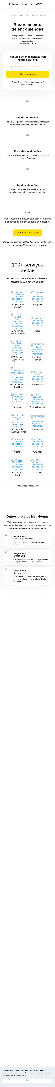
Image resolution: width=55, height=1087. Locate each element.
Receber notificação (27, 232)
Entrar (39, 4)
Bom (27, 1081)
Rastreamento (27, 74)
